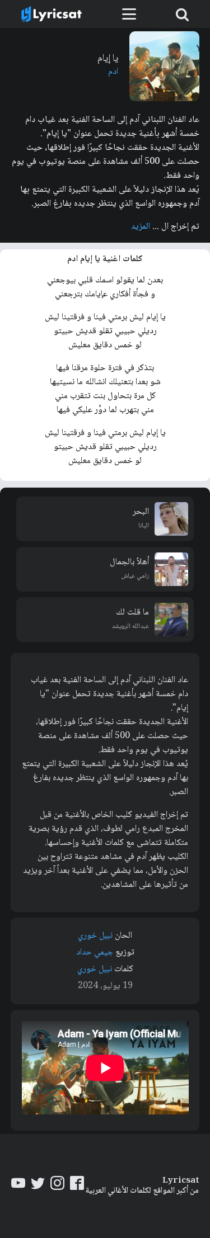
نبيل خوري (95, 935)
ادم (113, 71)
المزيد (140, 226)
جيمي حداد (94, 952)
